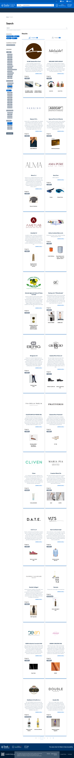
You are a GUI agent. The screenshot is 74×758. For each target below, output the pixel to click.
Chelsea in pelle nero (51, 386)
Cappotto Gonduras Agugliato (55, 730)
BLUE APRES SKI (33, 148)
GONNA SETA (60, 322)
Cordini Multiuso (51, 256)
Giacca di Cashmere (33, 206)
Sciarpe (51, 197)
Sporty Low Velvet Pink (33, 560)
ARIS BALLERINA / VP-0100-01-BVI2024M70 (33, 445)
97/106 (55, 444)
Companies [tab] (34, 37)
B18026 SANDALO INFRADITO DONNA (38, 91)
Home (7, 17)
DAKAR (55, 673)
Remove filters (9, 133)
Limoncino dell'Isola (38, 729)
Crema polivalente (33, 503)
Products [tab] (57, 37)
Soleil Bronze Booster (55, 148)
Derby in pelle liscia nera (60, 387)
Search (8, 28)
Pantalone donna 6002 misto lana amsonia (33, 265)
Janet (51, 503)
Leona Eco (51, 91)
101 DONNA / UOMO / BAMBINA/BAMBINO (29, 91)
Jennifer (60, 503)
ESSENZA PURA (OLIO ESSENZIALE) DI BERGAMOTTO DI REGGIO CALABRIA (33, 327)
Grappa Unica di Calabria (29, 730)
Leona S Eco (60, 91)
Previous (23, 86)
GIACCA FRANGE (51, 322)
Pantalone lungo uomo (33, 386)
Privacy (48, 753)
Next (44, 86)
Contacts (70, 754)
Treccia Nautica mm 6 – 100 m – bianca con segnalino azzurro (60, 257)
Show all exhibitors (19, 7)
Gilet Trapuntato (33, 616)
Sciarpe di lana (60, 197)
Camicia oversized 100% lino (55, 560)
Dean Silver (33, 673)
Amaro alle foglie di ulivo (55, 609)
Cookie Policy (54, 753)
